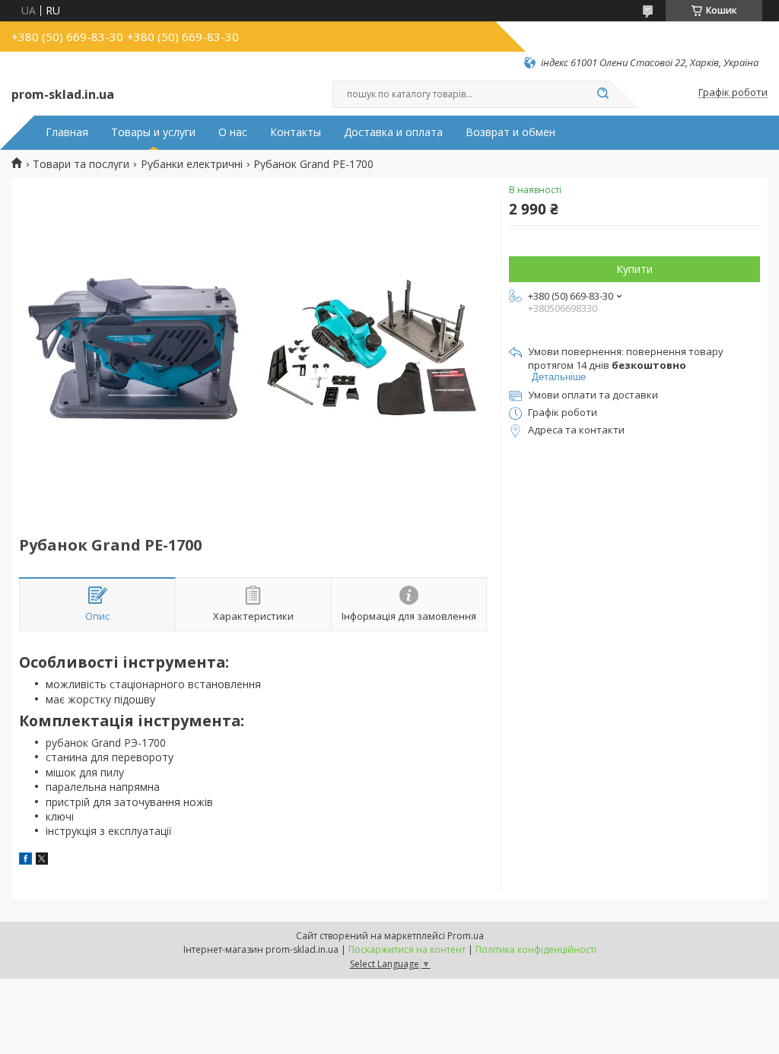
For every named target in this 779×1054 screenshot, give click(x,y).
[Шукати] (602, 94)
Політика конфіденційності (535, 949)
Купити (634, 269)
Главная (67, 132)
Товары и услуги (153, 132)
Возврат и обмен (510, 132)
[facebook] (25, 860)
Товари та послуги (81, 164)
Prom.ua (465, 935)
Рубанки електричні (192, 164)
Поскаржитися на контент (407, 949)
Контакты (295, 132)
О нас (232, 132)
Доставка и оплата (393, 132)
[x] (42, 860)
